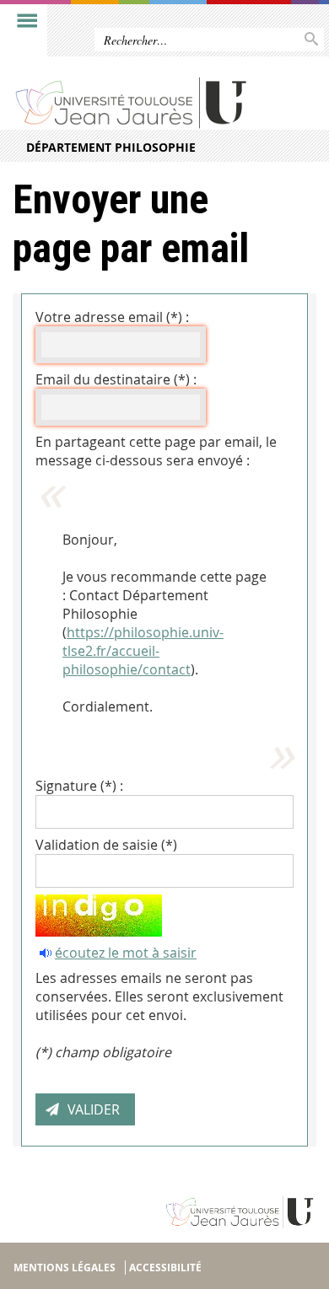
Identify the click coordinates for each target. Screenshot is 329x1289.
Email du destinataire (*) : (116, 379)
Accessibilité (165, 1267)
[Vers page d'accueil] (132, 102)
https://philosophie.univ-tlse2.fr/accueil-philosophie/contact (143, 651)
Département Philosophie (111, 147)
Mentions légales (64, 1267)
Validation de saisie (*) (106, 844)
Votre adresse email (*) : (112, 317)
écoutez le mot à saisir (126, 952)
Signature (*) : (79, 785)
